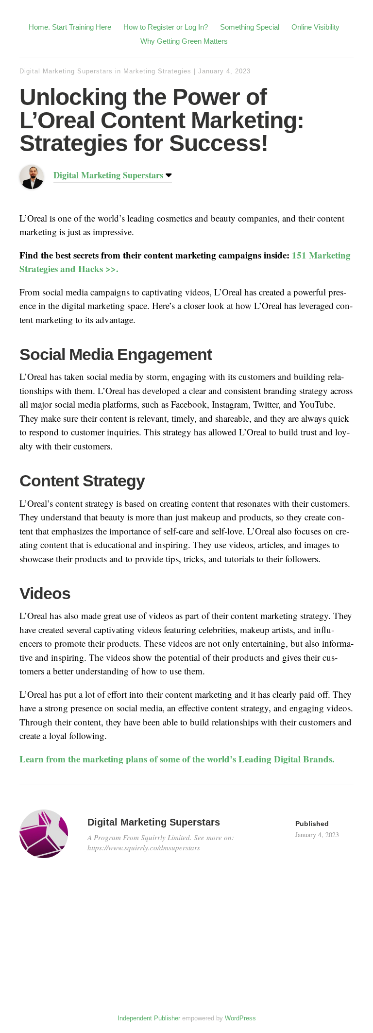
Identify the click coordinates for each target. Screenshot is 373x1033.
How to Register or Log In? (165, 27)
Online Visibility (315, 27)
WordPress (240, 1018)
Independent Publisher (149, 1018)
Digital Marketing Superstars (66, 71)
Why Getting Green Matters (184, 41)
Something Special (249, 27)
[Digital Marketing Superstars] (31, 185)
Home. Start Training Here (70, 27)
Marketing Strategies (157, 71)
